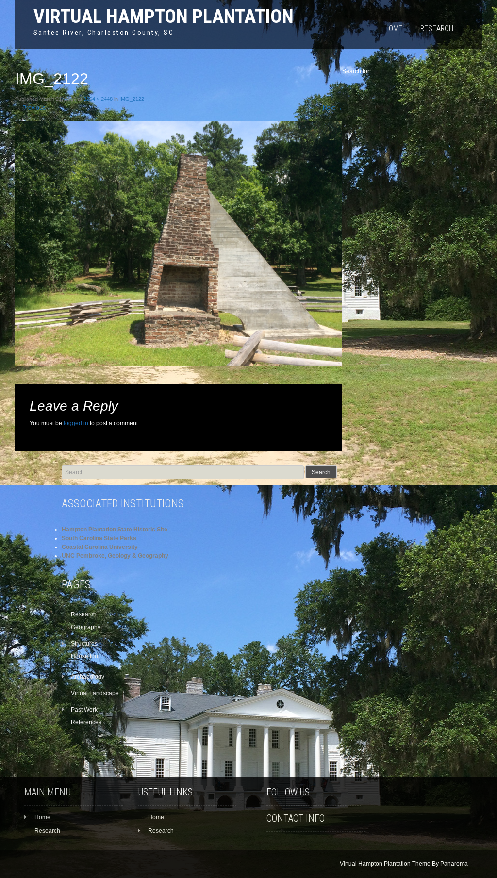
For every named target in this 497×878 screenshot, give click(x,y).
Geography (85, 627)
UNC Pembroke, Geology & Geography (115, 555)
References (86, 722)
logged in (76, 423)
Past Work (84, 709)
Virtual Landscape (95, 693)
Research (436, 28)
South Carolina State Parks (99, 538)
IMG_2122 (131, 99)
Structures (84, 643)
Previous (30, 107)
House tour (85, 656)
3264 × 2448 (98, 99)
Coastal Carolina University (100, 547)
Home (393, 28)
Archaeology (87, 676)
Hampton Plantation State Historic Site (114, 529)
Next (332, 107)
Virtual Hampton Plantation (163, 16)
